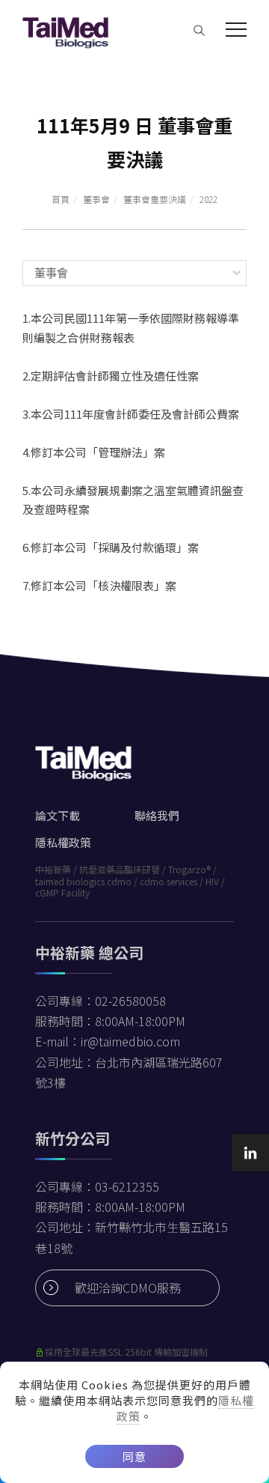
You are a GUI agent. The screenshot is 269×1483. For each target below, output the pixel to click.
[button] (199, 29)
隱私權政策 (63, 842)
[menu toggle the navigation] (236, 30)
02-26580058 (130, 1001)
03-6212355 (127, 1186)
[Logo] (65, 30)
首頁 (60, 198)
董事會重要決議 (154, 198)
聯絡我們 (156, 815)
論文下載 (57, 815)
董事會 (96, 198)
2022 (208, 198)
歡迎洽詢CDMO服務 (128, 1288)
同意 (134, 1456)
